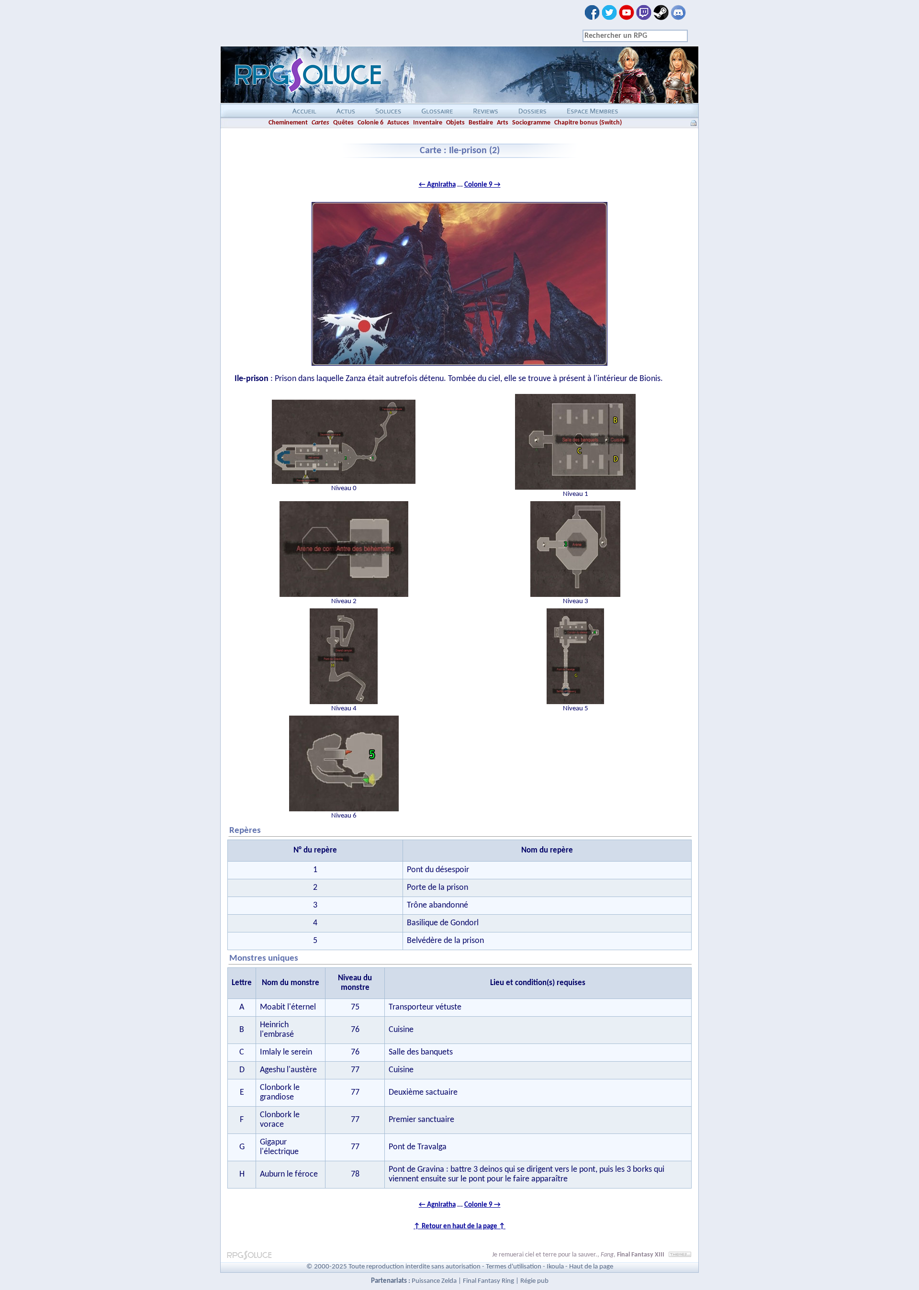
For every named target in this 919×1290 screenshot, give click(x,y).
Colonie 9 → (482, 185)
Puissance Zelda (434, 1281)
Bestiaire (481, 122)
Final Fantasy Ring (488, 1281)
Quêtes (343, 122)
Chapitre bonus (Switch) (588, 122)
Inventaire (427, 122)
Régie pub (534, 1281)
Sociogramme (531, 122)
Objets (455, 122)
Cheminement (288, 122)
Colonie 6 (370, 122)
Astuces (398, 122)
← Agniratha (437, 185)
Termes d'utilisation (513, 1266)
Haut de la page (591, 1266)
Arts (502, 122)
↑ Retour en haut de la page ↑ (459, 1226)
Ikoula (555, 1266)
